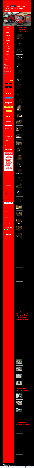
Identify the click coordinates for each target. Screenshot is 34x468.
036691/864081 (9, 67)
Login (30, 464)
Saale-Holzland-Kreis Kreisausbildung (8, 107)
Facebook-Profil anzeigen (9, 73)
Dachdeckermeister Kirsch (8, 130)
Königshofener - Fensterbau (8, 128)
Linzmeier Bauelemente (8, 136)
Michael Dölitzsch (8, 138)
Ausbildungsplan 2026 (8, 87)
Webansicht (29, 465)
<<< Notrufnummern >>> (8, 149)
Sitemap (9, 464)
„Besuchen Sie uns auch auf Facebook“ (8, 203)
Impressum (8, 234)
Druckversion (6, 464)
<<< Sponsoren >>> (8, 125)
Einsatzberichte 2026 (8, 83)
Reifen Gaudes (8, 140)
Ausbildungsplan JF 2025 (8, 97)
